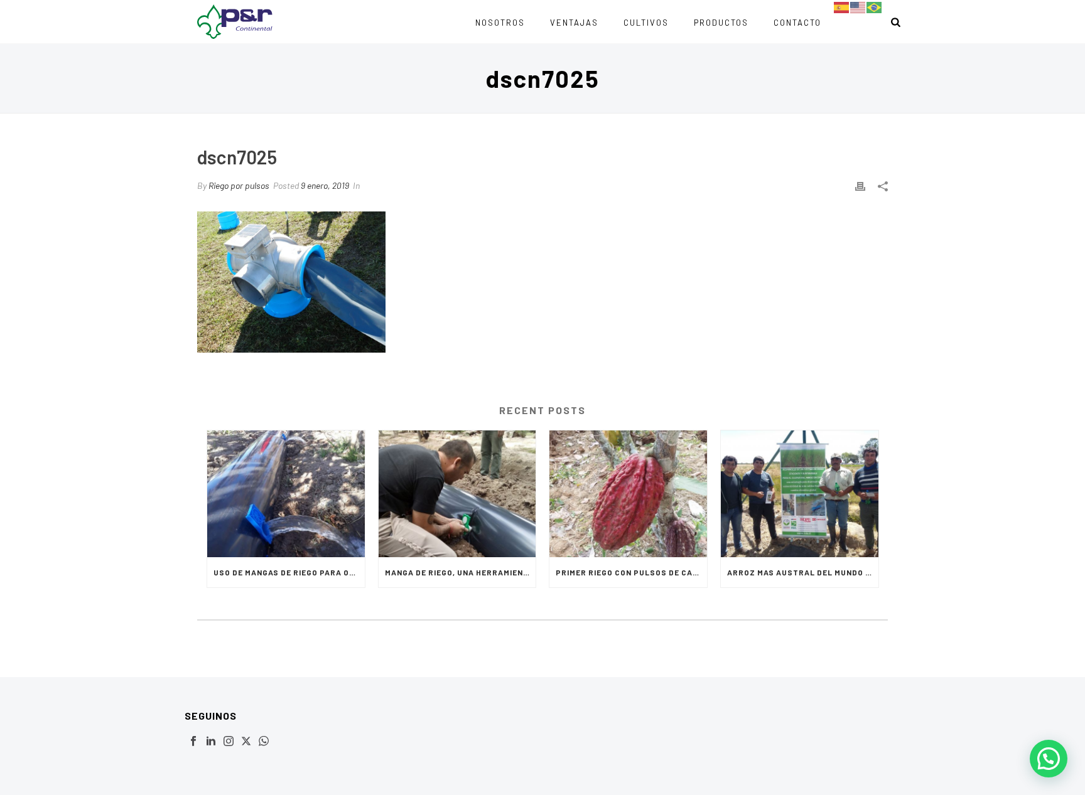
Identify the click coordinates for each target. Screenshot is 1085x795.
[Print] (860, 185)
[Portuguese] (874, 6)
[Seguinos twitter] (246, 741)
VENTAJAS (574, 23)
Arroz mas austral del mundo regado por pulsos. (802, 572)
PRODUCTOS (721, 23)
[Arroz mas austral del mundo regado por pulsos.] (799, 493)
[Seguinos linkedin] (211, 741)
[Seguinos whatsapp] (264, 741)
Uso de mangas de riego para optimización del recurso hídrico (289, 572)
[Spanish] (842, 6)
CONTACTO (797, 23)
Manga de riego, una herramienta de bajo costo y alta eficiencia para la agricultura (460, 572)
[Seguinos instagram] (229, 741)
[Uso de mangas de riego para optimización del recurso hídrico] (286, 493)
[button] (1048, 758)
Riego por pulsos (238, 185)
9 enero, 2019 (325, 185)
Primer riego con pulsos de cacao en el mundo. (631, 572)
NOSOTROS (500, 23)
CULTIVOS (646, 23)
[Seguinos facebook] (193, 741)
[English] (858, 6)
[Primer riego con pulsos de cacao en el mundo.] (628, 493)
